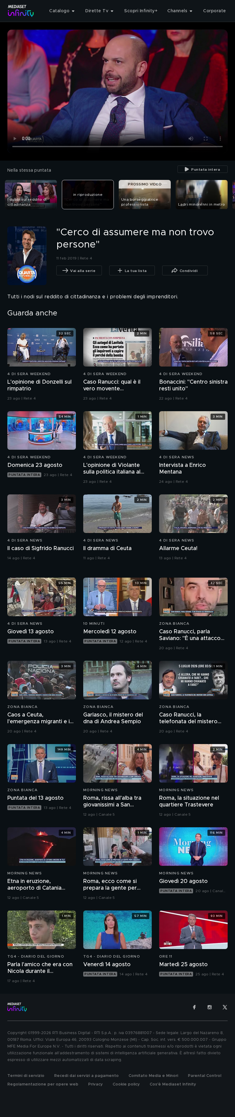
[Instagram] (209, 1007)
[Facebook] (194, 1007)
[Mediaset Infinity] (21, 11)
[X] (225, 1007)
